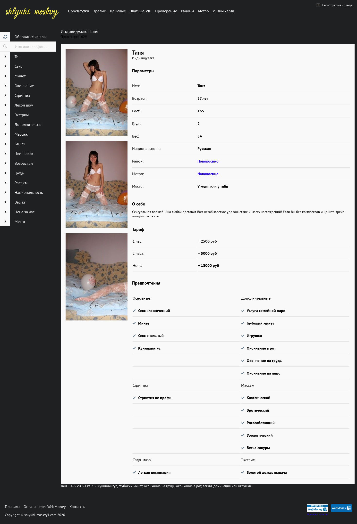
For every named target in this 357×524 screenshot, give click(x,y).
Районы (187, 10)
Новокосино (208, 161)
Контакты (77, 506)
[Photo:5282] (96, 276)
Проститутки (78, 10)
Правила (12, 506)
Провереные (166, 10)
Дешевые (118, 10)
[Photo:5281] (96, 184)
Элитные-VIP (140, 10)
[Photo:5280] (96, 92)
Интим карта (223, 10)
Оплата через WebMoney (45, 506)
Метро (203, 10)
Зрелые (99, 10)
